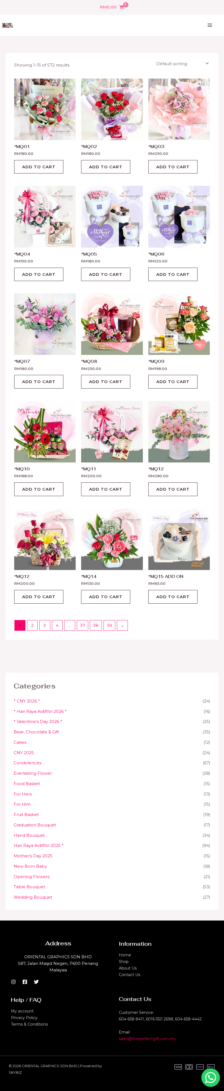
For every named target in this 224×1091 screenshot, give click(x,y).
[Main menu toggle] (209, 25)
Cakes (20, 742)
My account (22, 1011)
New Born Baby (30, 866)
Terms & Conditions (29, 1024)
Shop (124, 961)
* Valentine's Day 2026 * (38, 721)
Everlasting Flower (33, 773)
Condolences (27, 762)
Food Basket (27, 783)
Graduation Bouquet (35, 824)
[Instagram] (13, 981)
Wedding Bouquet (33, 897)
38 (95, 625)
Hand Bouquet (29, 835)
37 (82, 625)
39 (109, 625)
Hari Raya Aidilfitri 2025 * (39, 845)
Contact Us (129, 974)
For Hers (23, 794)
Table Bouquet (29, 886)
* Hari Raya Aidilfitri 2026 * (40, 711)
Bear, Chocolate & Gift (36, 731)
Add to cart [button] (38, 166)
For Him (22, 804)
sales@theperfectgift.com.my (147, 1038)
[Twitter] (36, 981)
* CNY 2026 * (27, 701)
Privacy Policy (24, 1017)
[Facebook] (24, 981)
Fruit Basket (26, 814)
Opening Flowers (31, 876)
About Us (128, 968)
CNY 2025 (24, 752)
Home (125, 955)
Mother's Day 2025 (33, 855)
